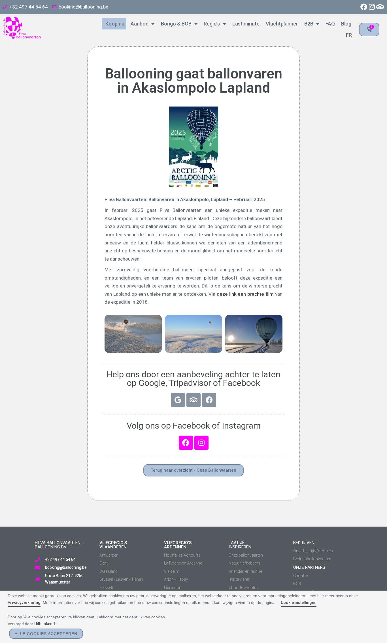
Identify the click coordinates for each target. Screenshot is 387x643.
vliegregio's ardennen (178, 545)
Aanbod (138, 24)
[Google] (178, 400)
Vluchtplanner (280, 24)
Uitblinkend (44, 623)
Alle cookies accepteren (46, 633)
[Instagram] (372, 7)
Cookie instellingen (298, 602)
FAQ (329, 24)
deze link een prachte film (245, 294)
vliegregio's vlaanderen (113, 545)
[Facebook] (364, 7)
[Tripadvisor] (380, 7)
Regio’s (210, 24)
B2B (307, 24)
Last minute (245, 24)
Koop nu (113, 24)
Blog (345, 24)
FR (347, 35)
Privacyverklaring (24, 602)
